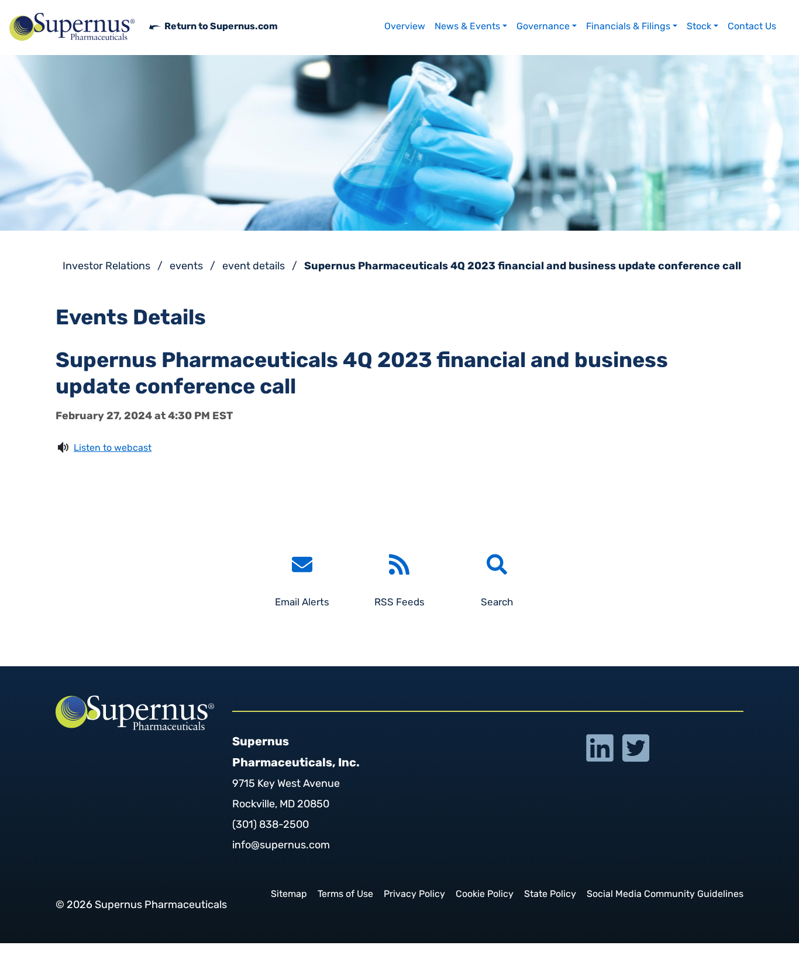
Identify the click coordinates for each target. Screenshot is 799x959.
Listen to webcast (112, 448)
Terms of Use (345, 894)
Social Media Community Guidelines (665, 894)
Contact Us (752, 27)
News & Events (467, 27)
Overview (404, 27)
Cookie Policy (485, 894)
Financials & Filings (628, 27)
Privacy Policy (414, 894)
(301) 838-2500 (270, 825)
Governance (543, 27)
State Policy (550, 894)
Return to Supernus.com (221, 27)
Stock (699, 27)
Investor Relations (106, 267)
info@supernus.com (281, 846)
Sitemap (289, 894)
